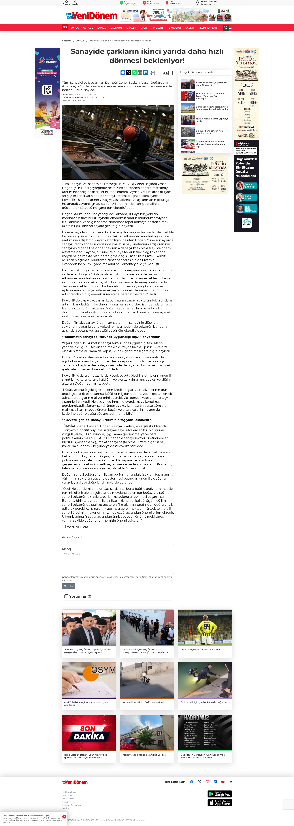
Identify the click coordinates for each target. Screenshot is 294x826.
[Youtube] (223, 782)
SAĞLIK (189, 27)
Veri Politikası (68, 799)
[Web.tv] (231, 782)
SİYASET (131, 27)
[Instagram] (207, 782)
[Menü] (230, 28)
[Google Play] (212, 794)
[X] (199, 782)
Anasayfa (66, 4)
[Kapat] (64, 816)
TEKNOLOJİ (174, 27)
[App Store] (212, 802)
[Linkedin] (215, 782)
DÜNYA (101, 27)
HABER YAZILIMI (70, 820)
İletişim (65, 808)
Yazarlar (75, 4)
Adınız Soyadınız (74, 537)
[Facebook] (192, 782)
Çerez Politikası (69, 795)
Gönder (68, 586)
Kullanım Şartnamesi (71, 805)
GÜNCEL (88, 27)
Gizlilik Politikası (69, 792)
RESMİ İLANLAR (207, 27)
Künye (65, 802)
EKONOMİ (116, 27)
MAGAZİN (157, 27)
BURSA (74, 27)
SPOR (144, 27)
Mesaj (66, 549)
